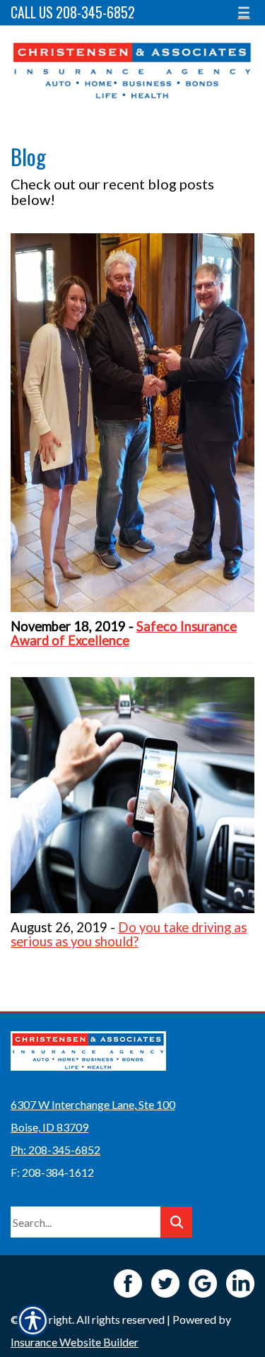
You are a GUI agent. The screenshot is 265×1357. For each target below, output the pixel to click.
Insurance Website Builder (75, 1342)
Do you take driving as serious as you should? (129, 934)
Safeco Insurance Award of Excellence (124, 633)
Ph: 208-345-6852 (55, 1149)
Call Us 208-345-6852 (73, 12)
